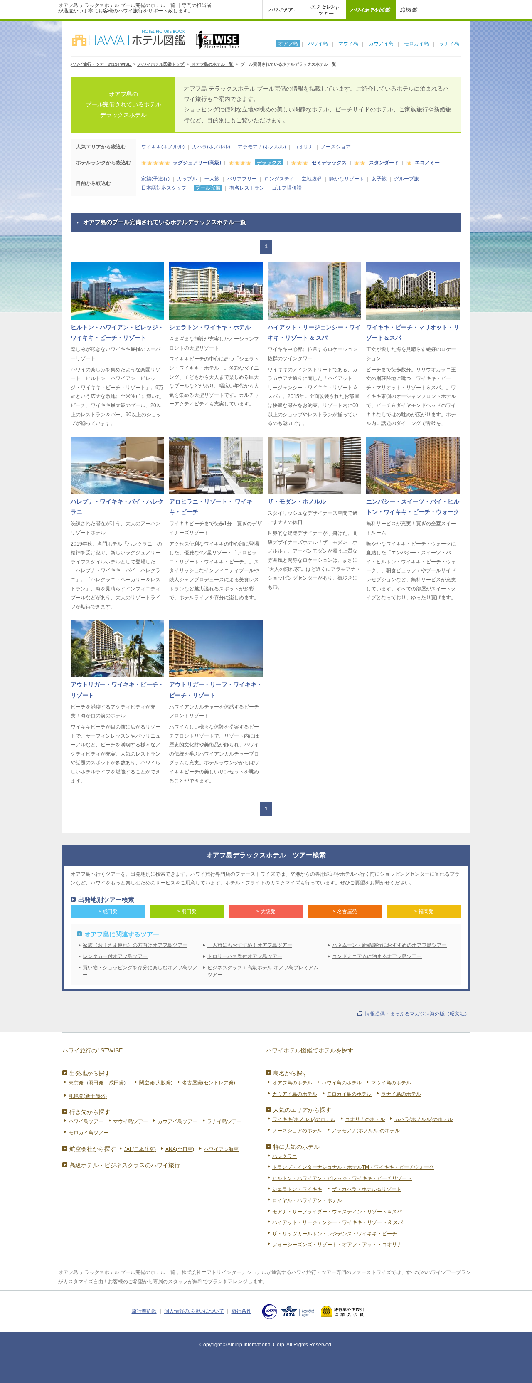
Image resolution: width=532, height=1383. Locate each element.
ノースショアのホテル (297, 1131)
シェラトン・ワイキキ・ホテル (210, 327)
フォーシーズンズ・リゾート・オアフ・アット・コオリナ (337, 1244)
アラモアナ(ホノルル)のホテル (366, 1131)
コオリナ (303, 147)
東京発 (76, 1083)
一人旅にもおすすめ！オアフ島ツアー (249, 945)
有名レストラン (246, 188)
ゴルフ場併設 (287, 188)
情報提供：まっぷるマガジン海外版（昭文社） (417, 1014)
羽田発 (96, 1083)
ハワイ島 (318, 44)
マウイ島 (348, 44)
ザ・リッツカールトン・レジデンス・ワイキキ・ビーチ (334, 1234)
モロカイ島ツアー (88, 1133)
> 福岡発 (423, 911)
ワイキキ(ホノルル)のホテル (303, 1119)
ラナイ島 (449, 44)
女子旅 (379, 179)
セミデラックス (329, 162)
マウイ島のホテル (391, 1083)
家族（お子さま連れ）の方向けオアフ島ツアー (135, 945)
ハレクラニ (284, 1156)
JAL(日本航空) (140, 1149)
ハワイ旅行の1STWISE (92, 1050)
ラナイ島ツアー (224, 1121)
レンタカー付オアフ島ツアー (115, 956)
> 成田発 (108, 911)
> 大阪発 (266, 911)
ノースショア (336, 147)
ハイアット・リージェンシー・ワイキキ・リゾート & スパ (337, 1222)
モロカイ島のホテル (349, 1094)
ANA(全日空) (179, 1149)
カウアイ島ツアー (177, 1121)
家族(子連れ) (155, 179)
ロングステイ (279, 179)
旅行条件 (241, 1311)
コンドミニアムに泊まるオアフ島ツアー (377, 956)
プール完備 (207, 188)
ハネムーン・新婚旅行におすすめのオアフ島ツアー (389, 945)
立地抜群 (312, 179)
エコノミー (427, 162)
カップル (187, 179)
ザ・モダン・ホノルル (297, 501)
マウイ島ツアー (130, 1121)
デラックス (269, 162)
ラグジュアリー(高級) (197, 162)
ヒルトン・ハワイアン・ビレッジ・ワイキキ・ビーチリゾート (342, 1178)
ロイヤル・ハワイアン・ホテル (307, 1200)
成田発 (116, 1083)
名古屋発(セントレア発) (208, 1083)
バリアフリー (242, 179)
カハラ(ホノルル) (211, 147)
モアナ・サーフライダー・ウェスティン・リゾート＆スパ (337, 1212)
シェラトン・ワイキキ (297, 1189)
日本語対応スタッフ (163, 188)
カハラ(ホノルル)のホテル (423, 1119)
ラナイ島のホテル (401, 1094)
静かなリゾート (346, 179)
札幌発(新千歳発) (88, 1096)
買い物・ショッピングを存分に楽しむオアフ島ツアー (140, 971)
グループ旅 (406, 179)
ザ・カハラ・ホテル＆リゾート (366, 1189)
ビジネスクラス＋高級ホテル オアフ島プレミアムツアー (262, 971)
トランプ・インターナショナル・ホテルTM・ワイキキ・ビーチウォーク (353, 1167)
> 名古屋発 (345, 911)
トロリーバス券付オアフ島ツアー (244, 956)
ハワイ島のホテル (342, 1083)
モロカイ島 (416, 44)
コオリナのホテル (365, 1119)
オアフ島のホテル (292, 1083)
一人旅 (211, 179)
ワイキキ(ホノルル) (163, 147)
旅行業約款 (144, 1311)
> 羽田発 (187, 911)
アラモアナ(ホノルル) (262, 147)
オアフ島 (288, 44)
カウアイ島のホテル (294, 1094)
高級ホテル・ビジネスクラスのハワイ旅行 (124, 1165)
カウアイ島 (381, 44)
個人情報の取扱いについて (194, 1311)
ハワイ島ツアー (86, 1121)
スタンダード (384, 162)
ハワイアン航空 (221, 1149)
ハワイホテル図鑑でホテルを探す (309, 1050)
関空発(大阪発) (155, 1083)
